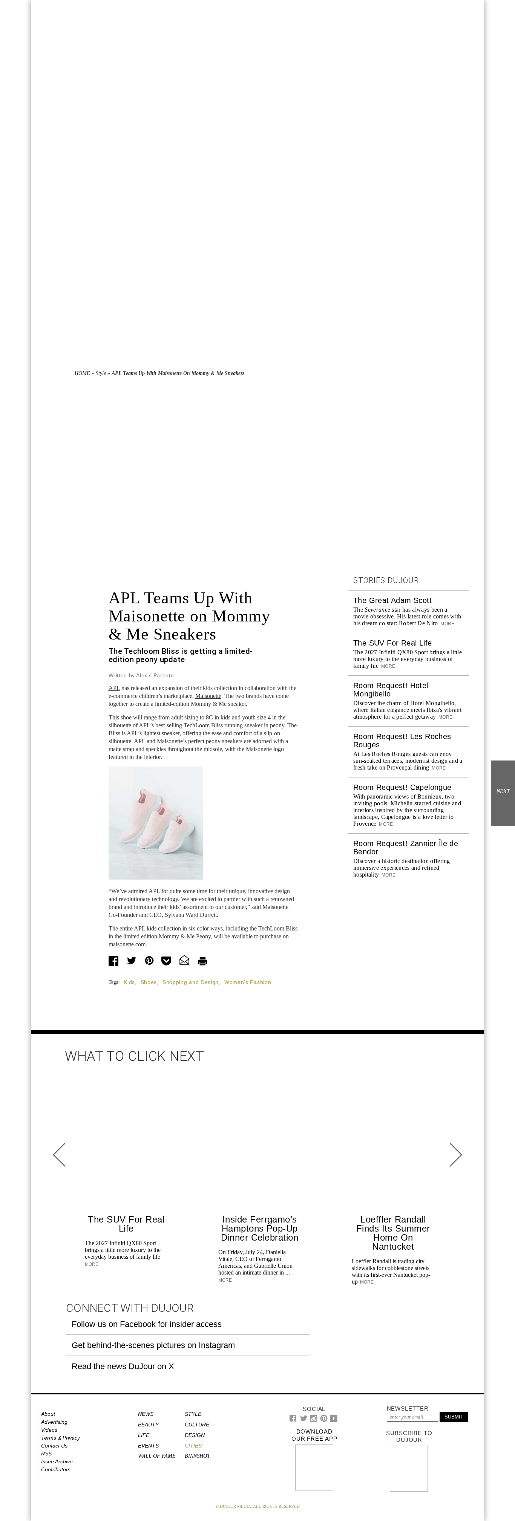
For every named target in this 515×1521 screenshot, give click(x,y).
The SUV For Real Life (392, 643)
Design (195, 1435)
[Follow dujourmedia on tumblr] (334, 1420)
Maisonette (208, 696)
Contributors (56, 1469)
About (48, 1414)
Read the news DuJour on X (123, 1366)
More (447, 623)
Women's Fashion (247, 982)
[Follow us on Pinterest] (323, 1420)
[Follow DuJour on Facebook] (293, 1420)
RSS (46, 1454)
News (145, 1414)
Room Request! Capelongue (402, 787)
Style (101, 373)
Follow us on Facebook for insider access (147, 1324)
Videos (49, 1430)
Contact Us (54, 1446)
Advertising (54, 1422)
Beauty (148, 1425)
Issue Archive (57, 1461)
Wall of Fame (157, 1456)
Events (148, 1446)
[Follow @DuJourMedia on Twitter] (304, 1420)
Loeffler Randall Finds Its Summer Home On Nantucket (393, 1233)
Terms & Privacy (60, 1438)
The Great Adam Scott (392, 600)
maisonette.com (127, 944)
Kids (129, 982)
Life (143, 1435)
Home (82, 373)
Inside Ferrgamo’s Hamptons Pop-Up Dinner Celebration (259, 1228)
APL (114, 688)
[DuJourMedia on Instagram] (314, 1420)
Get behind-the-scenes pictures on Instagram (153, 1345)
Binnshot (197, 1456)
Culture (197, 1425)
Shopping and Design (190, 982)
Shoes (149, 982)
